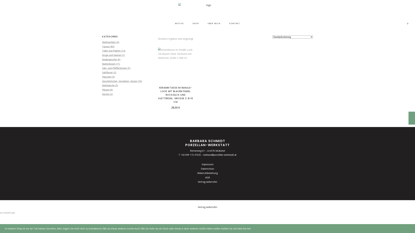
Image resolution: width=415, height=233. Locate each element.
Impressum (207, 164)
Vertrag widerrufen (207, 181)
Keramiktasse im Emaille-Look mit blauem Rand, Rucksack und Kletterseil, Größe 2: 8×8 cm (175, 95)
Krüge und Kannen (111, 55)
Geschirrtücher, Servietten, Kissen (119, 81)
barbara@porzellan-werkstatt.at (220, 154)
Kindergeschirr (109, 59)
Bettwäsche (108, 85)
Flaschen (106, 76)
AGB (207, 177)
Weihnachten (109, 42)
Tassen (106, 46)
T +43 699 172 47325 (189, 154)
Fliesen (105, 89)
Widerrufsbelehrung (207, 173)
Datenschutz (207, 168)
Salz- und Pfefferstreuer (114, 68)
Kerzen (105, 94)
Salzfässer (107, 72)
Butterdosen (108, 63)
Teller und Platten (111, 50)
